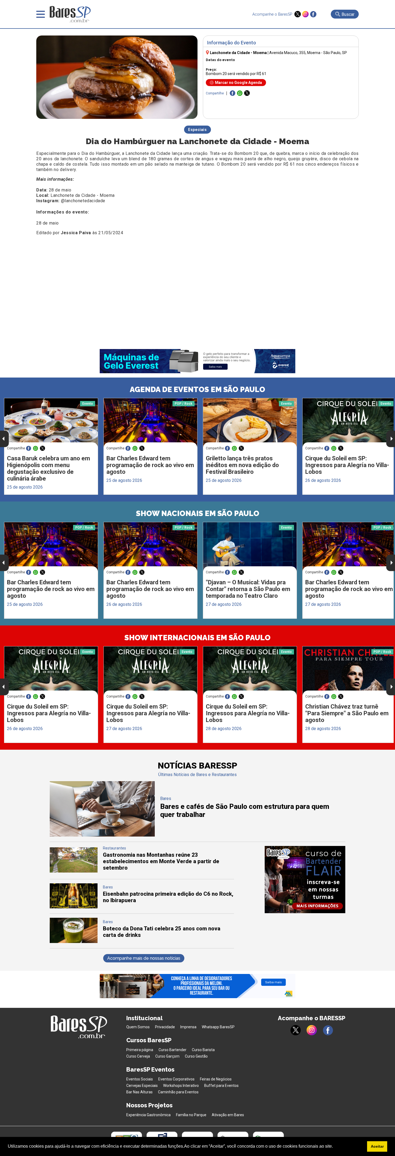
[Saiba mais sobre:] (250, 546)
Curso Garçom (167, 1056)
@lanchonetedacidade (83, 200)
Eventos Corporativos (176, 1079)
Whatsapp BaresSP (218, 1027)
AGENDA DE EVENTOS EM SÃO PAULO (197, 389)
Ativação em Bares (228, 1115)
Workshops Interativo (181, 1085)
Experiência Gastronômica (148, 1115)
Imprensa (188, 1027)
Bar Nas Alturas (139, 1092)
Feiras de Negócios (216, 1079)
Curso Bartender (172, 1050)
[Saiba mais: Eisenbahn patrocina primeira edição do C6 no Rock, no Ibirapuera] (74, 906)
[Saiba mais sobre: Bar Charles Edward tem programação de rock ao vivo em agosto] (150, 422)
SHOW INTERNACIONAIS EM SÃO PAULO (197, 637)
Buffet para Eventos (221, 1085)
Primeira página (139, 1050)
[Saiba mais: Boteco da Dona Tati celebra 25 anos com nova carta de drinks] (74, 941)
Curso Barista (203, 1050)
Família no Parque (191, 1115)
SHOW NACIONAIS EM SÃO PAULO (197, 513)
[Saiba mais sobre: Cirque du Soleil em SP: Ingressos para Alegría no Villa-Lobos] (51, 671)
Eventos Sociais (139, 1079)
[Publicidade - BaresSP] (305, 879)
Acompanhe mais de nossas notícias (143, 958)
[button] (335, 1147)
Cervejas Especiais (142, 1085)
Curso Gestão (196, 1056)
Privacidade (165, 1027)
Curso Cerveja (138, 1056)
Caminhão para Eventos (178, 1092)
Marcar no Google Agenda (238, 82)
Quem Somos (138, 1027)
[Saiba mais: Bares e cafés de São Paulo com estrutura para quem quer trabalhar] (102, 835)
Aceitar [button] (377, 1146)
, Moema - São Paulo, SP (308, 53)
